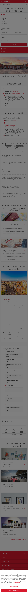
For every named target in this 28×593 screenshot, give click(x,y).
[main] (14, 581)
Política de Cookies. (16, 582)
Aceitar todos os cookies (14, 590)
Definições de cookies (14, 586)
